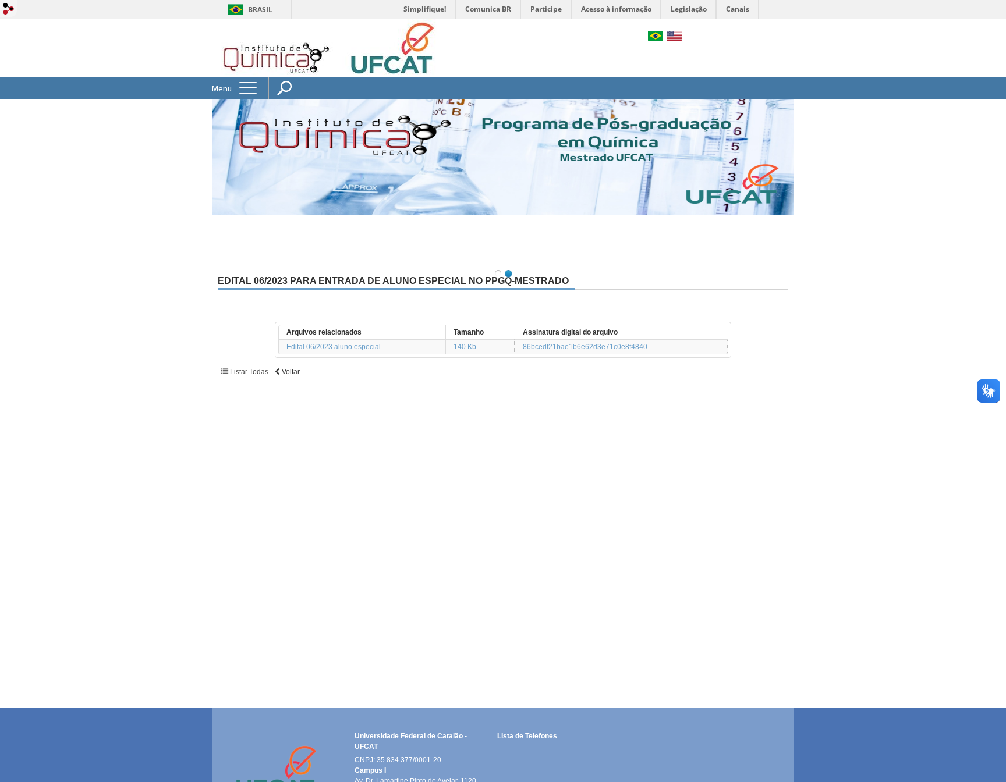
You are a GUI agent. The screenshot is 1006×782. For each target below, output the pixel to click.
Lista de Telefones (527, 736)
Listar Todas (248, 372)
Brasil (260, 10)
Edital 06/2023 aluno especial (333, 347)
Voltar (290, 372)
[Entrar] (8, 9)
